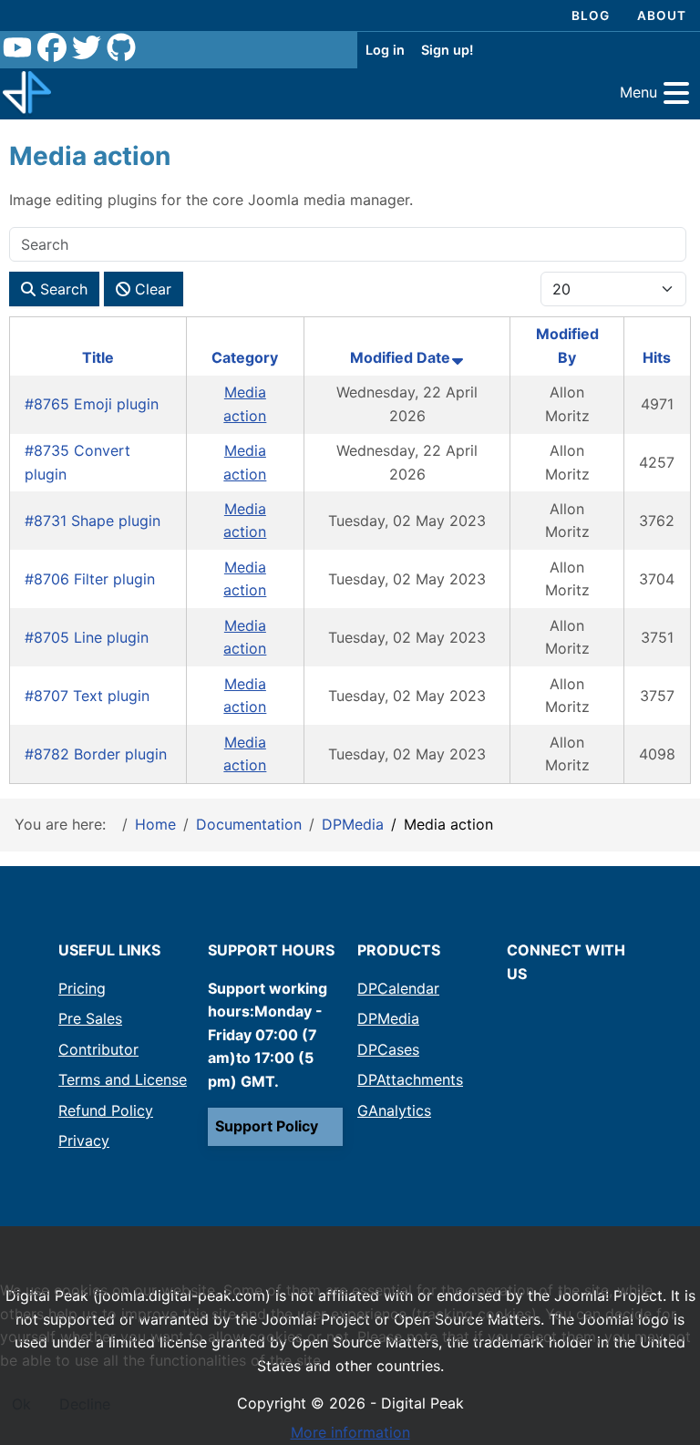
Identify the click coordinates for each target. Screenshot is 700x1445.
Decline (84, 1404)
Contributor (98, 1049)
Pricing (82, 988)
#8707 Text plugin (87, 695)
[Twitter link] (86, 50)
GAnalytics (394, 1110)
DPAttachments (410, 1079)
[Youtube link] (17, 50)
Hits (657, 357)
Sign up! (447, 49)
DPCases (388, 1049)
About (661, 15)
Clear (150, 289)
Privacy (83, 1140)
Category (244, 357)
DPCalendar (398, 988)
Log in (385, 49)
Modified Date (400, 357)
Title (98, 357)
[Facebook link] (52, 50)
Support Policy (266, 1126)
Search (62, 289)
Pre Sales (90, 1018)
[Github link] (121, 50)
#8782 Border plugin (96, 754)
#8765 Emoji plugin (92, 404)
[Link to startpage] (27, 94)
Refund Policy (105, 1110)
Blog (590, 15)
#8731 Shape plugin (92, 520)
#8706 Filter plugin (90, 579)
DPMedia (388, 1018)
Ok (21, 1404)
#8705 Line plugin (87, 637)
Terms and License (122, 1079)
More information (350, 1432)
